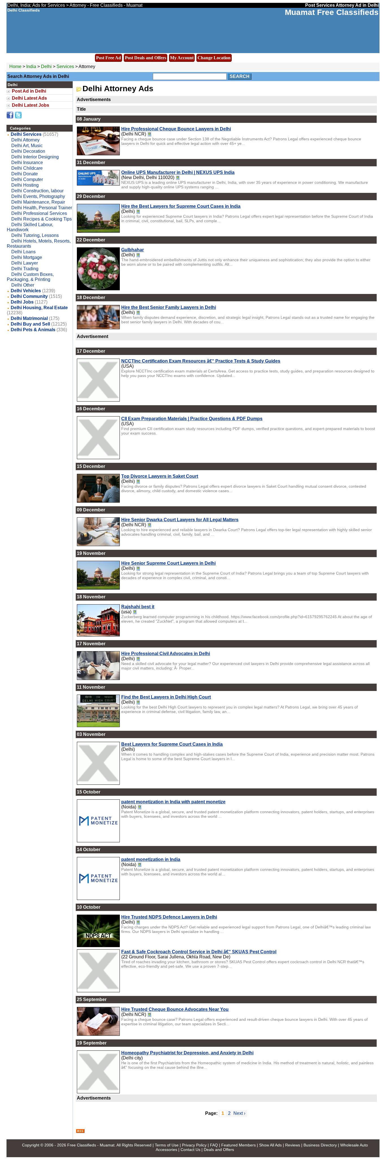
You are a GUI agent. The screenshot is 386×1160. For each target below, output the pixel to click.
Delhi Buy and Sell (30, 324)
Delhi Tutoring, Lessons (35, 235)
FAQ (214, 1145)
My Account (182, 57)
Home (15, 66)
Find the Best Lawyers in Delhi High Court (166, 697)
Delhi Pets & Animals (33, 329)
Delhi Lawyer (24, 263)
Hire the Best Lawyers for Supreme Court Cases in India (180, 206)
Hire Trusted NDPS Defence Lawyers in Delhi (169, 917)
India (31, 66)
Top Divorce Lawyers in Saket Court (159, 476)
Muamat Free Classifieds (332, 12)
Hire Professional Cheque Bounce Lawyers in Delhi (176, 129)
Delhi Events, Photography (38, 196)
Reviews (292, 1145)
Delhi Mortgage (26, 257)
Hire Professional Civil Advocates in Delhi (165, 653)
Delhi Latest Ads (29, 98)
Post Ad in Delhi (29, 91)
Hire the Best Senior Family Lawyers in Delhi (168, 307)
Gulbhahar (132, 249)
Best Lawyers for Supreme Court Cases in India (172, 744)
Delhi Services (26, 134)
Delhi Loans (23, 251)
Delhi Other (22, 285)
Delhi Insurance (27, 162)
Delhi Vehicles (26, 290)
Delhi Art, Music (27, 145)
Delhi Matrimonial (29, 318)
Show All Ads (270, 1145)
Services (65, 66)
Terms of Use (167, 1145)
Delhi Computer (27, 179)
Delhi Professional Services (39, 213)
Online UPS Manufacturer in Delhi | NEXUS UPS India (178, 172)
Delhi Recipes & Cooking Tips (41, 219)
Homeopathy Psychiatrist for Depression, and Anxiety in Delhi (187, 1052)
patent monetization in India (150, 859)
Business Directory (320, 1145)
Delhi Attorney (25, 140)
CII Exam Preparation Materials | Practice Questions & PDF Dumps (192, 418)
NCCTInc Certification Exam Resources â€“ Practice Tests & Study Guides (200, 361)
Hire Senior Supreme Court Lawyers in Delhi (168, 563)
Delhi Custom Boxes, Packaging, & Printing (30, 277)
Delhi (47, 66)
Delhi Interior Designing (35, 156)
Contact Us (190, 1149)
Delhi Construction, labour (37, 190)
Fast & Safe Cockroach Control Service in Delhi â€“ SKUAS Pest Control (198, 951)
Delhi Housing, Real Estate (39, 307)
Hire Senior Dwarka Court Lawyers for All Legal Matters (179, 519)
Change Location (214, 57)
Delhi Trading (24, 268)
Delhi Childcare (27, 168)
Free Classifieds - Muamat (90, 1145)
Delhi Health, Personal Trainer (41, 207)
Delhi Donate (24, 173)
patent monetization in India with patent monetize (173, 801)
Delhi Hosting (25, 185)
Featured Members (238, 1145)
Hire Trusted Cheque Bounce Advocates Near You (175, 1009)
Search (240, 76)
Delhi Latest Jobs (30, 105)
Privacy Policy (194, 1145)
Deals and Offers (219, 1149)
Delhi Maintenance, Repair (38, 202)
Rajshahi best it (137, 606)
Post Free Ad (108, 57)
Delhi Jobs (22, 302)
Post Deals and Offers (145, 57)
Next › (239, 1113)
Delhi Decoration (28, 151)
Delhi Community (29, 296)
